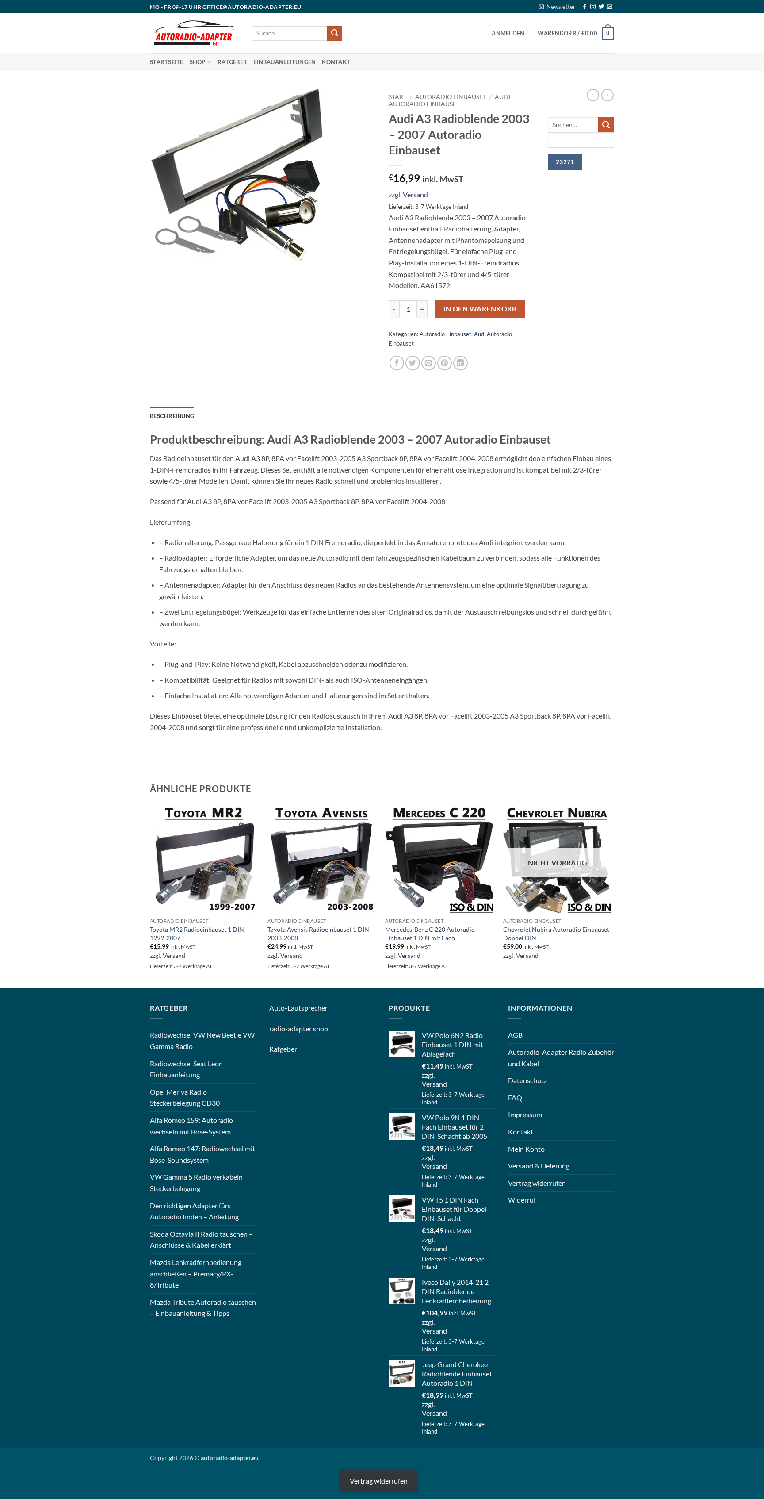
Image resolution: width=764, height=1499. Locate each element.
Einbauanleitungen (284, 61)
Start (398, 96)
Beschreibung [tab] (172, 415)
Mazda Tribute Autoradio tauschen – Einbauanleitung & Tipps (203, 1308)
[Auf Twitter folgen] (601, 7)
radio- (278, 1028)
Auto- (278, 1007)
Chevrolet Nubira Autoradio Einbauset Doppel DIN (556, 934)
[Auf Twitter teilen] (412, 363)
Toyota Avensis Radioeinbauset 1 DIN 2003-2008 (318, 934)
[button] (557, 6)
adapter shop (308, 1028)
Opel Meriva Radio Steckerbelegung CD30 (185, 1097)
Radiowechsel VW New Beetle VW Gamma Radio (202, 1040)
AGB (515, 1034)
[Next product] (593, 95)
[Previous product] (607, 95)
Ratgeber (232, 61)
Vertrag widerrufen (537, 1183)
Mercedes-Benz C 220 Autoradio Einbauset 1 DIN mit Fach (430, 934)
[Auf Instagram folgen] (593, 7)
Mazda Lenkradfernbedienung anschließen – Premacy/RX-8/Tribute (195, 1273)
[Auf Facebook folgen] (584, 7)
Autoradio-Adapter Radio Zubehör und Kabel (561, 1058)
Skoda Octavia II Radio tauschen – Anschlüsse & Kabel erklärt (201, 1239)
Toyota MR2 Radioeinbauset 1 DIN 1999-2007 (197, 934)
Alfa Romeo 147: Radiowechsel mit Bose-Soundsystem (202, 1154)
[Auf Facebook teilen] (397, 363)
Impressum (525, 1114)
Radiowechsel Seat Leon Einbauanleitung (186, 1069)
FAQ (515, 1097)
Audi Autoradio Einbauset (449, 100)
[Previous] (150, 896)
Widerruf (522, 1199)
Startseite (166, 61)
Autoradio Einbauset (450, 96)
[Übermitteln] (334, 33)
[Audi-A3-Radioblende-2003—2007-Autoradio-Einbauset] (238, 176)
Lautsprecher (307, 1007)
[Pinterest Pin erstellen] (444, 363)
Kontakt (336, 61)
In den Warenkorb (479, 309)
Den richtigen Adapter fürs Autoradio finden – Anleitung (194, 1211)
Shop (198, 61)
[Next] (611, 896)
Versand (415, 194)
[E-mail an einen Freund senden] (428, 363)
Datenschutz (527, 1080)
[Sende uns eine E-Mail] (609, 7)
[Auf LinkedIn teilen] (460, 363)
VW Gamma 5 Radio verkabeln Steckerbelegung (196, 1182)
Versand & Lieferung (538, 1165)
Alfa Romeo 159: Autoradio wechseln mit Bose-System (191, 1126)
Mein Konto (526, 1149)
